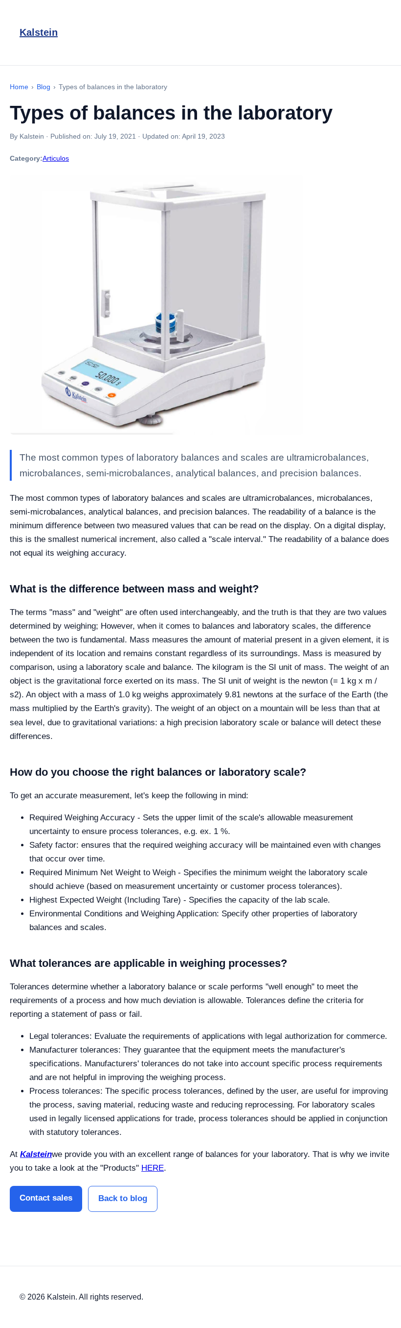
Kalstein (39, 32)
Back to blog (122, 1198)
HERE (152, 1168)
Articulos (56, 158)
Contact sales (46, 1198)
